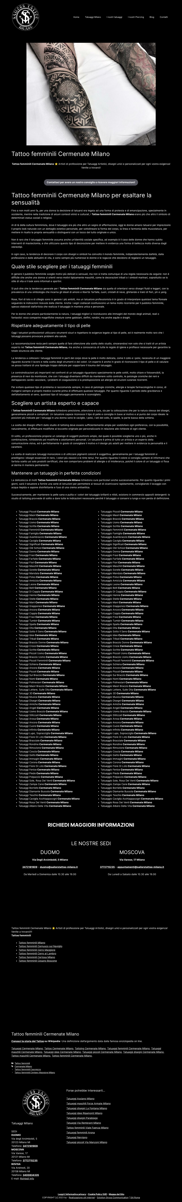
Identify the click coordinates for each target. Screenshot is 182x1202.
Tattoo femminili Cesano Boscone (38, 960)
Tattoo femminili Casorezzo (28, 1069)
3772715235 (107, 867)
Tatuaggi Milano (93, 17)
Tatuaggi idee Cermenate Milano (62, 1052)
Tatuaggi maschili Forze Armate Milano (88, 1103)
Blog (152, 17)
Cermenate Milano (23, 1066)
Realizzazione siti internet (82, 1197)
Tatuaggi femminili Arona (80, 1132)
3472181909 (29, 867)
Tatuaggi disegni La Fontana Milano (86, 1108)
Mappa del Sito (116, 1194)
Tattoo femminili (22, 1063)
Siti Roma (135, 1197)
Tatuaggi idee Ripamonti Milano (84, 1113)
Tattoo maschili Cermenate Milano (30, 1055)
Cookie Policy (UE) (97, 1194)
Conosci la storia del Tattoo (27, 1041)
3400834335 (31, 1175)
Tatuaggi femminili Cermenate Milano (128, 1048)
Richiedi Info (27, 1178)
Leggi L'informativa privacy (72, 1194)
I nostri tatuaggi (114, 17)
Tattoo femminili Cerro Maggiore (37, 950)
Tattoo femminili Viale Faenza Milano (87, 1127)
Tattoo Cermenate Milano (58, 1048)
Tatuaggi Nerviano (76, 1137)
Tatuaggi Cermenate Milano (27, 1048)
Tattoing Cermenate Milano (90, 1048)
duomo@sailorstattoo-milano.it (59, 867)
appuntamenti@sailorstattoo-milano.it (140, 867)
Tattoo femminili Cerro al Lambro (37, 953)
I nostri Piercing (136, 17)
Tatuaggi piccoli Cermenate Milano (102, 1052)
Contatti (164, 17)
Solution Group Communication (113, 1197)
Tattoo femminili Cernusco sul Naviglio (40, 946)
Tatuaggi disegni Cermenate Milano (143, 1052)
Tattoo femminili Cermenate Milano (72, 1055)
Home (76, 17)
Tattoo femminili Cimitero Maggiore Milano (35, 1072)
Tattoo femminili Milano (32, 942)
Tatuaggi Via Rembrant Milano (83, 1122)
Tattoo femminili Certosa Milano (37, 957)
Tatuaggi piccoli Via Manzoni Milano (86, 1142)
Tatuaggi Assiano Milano (80, 1098)
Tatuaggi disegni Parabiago (82, 1118)
